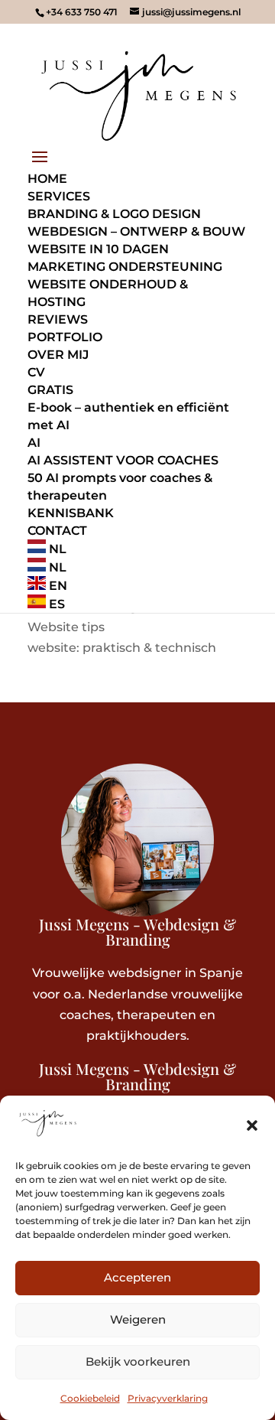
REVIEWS (58, 319)
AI (34, 442)
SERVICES (59, 196)
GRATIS (50, 390)
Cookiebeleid (90, 1398)
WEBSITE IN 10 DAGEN (98, 249)
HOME (47, 178)
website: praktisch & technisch (122, 647)
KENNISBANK (71, 513)
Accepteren (137, 1277)
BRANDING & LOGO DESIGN (114, 214)
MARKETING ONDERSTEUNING (125, 266)
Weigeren (138, 1319)
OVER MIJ (58, 354)
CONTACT (57, 530)
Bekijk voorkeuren (138, 1361)
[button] (252, 1125)
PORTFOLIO (65, 337)
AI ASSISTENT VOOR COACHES (123, 460)
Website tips (66, 627)
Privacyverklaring (168, 1398)
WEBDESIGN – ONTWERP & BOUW (136, 231)
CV (36, 372)
